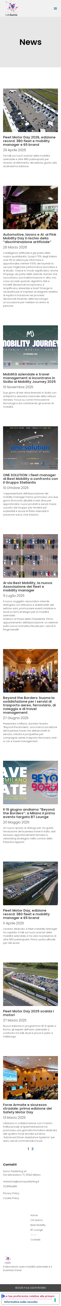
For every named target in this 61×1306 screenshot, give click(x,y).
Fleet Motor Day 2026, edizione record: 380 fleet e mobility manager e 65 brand (29, 141)
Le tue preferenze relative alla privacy (29, 1296)
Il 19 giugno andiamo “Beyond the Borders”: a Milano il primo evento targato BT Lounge (29, 813)
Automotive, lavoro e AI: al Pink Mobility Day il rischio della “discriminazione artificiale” (29, 238)
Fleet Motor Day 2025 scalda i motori (28, 1013)
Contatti (35, 1239)
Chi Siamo (36, 1220)
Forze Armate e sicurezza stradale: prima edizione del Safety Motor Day (27, 1108)
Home (34, 1215)
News (33, 1234)
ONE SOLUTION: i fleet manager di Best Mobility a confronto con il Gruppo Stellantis (30, 479)
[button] (55, 8)
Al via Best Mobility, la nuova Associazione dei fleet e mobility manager (27, 587)
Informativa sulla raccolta (20, 1301)
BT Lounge (36, 1230)
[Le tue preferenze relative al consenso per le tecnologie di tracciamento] (55, 1300)
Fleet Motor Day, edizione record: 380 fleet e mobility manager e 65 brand (26, 914)
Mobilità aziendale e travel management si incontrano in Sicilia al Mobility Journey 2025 (29, 378)
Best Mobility (38, 1225)
